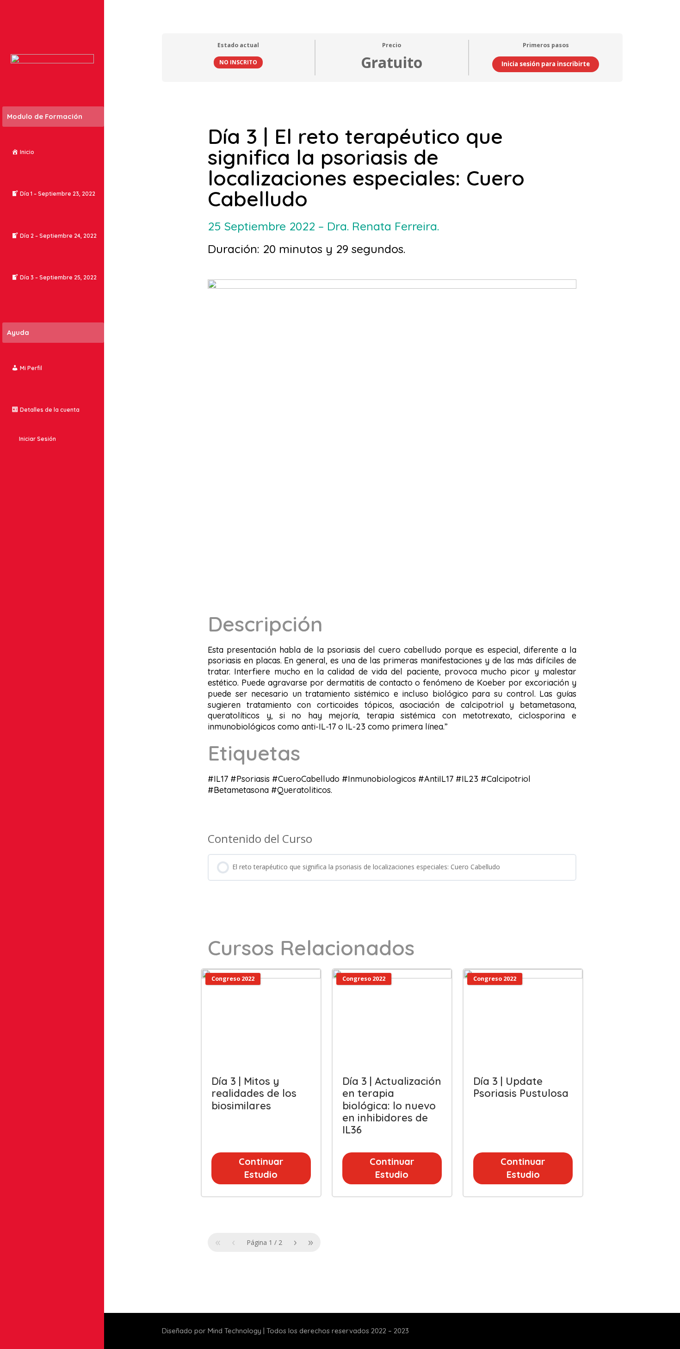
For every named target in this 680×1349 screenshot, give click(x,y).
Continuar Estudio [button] (261, 1168)
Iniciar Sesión (37, 438)
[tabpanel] (392, 692)
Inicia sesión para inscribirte (545, 64)
